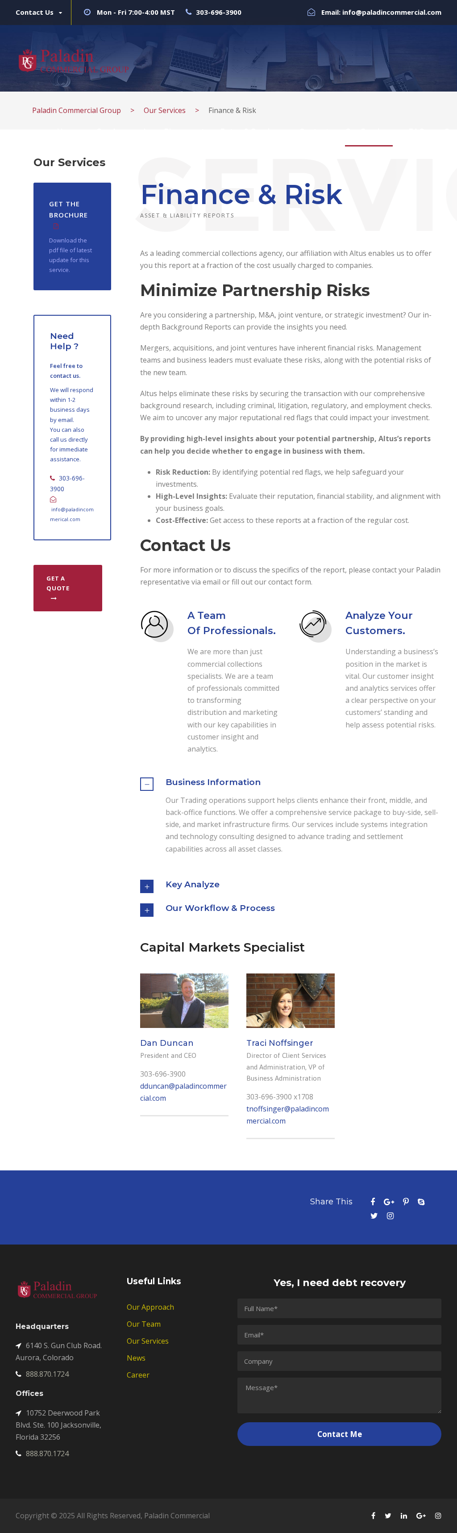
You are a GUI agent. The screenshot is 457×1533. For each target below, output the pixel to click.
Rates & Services (251, 131)
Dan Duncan (167, 1043)
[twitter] (374, 1216)
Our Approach (122, 131)
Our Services (369, 131)
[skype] (421, 1202)
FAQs (419, 131)
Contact (314, 131)
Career (138, 1375)
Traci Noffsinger (279, 1043)
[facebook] (372, 1202)
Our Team (144, 1324)
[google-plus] (389, 1202)
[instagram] (390, 1216)
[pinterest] (406, 1202)
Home (68, 131)
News (136, 1358)
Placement (184, 131)
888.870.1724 (47, 1374)
